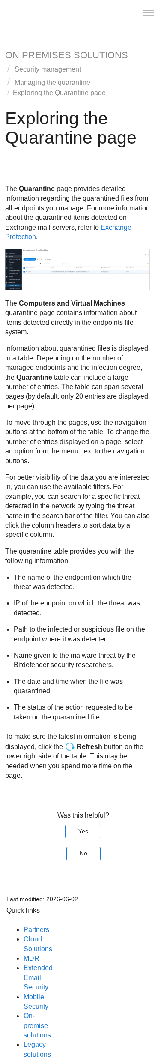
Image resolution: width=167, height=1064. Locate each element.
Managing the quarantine (52, 82)
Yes (83, 831)
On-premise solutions (37, 1025)
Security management (48, 69)
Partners (36, 929)
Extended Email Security (38, 977)
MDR (31, 958)
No (83, 853)
